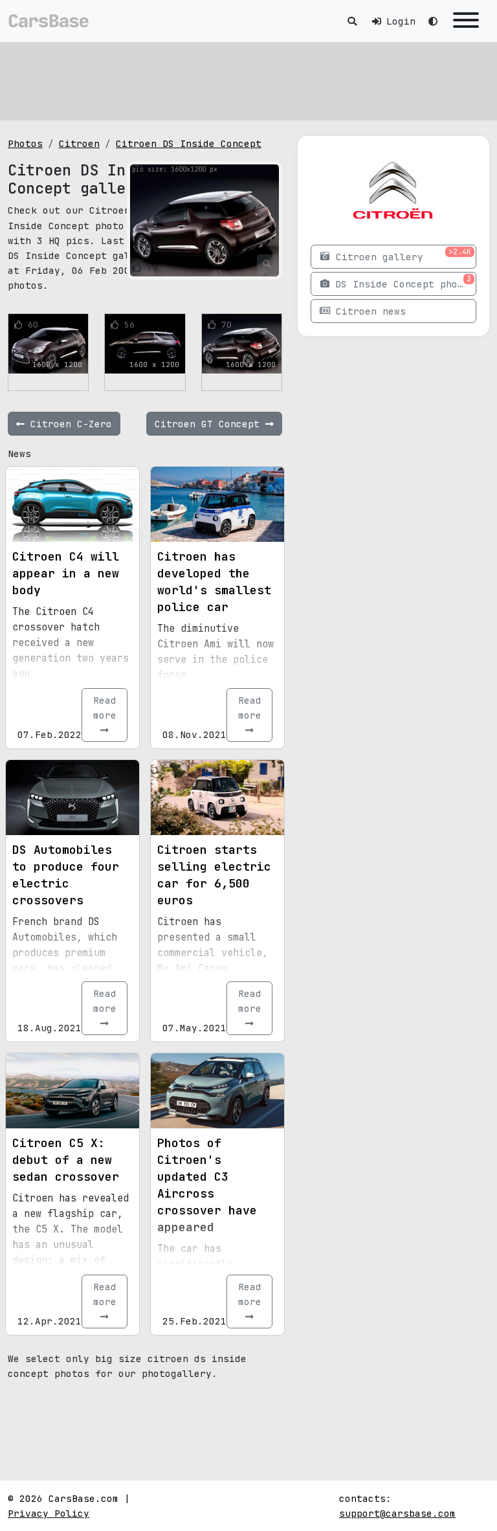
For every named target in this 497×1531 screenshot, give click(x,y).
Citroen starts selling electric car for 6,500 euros (214, 875)
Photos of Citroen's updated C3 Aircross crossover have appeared (207, 1185)
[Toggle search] (352, 21)
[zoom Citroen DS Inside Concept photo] (267, 264)
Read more (104, 707)
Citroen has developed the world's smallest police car (214, 581)
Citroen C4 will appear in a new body (65, 573)
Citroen (79, 143)
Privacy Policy (48, 1513)
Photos (25, 143)
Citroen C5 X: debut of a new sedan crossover (65, 1159)
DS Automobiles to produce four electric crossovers (65, 875)
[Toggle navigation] (466, 21)
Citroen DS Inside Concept (188, 143)
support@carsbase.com (397, 1513)
